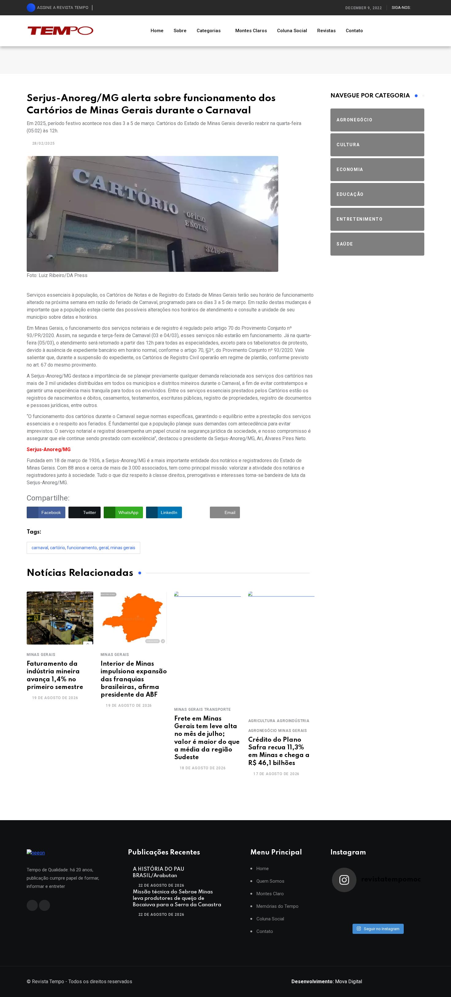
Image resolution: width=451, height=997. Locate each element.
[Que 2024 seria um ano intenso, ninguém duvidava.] (366, 916)
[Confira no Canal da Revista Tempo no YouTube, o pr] (389, 908)
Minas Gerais (122, 547)
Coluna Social (292, 30)
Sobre (180, 30)
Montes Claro (270, 894)
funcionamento (82, 547)
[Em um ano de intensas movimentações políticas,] (343, 916)
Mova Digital (326, 981)
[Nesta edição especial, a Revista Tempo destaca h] (343, 900)
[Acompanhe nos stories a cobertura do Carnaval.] (411, 916)
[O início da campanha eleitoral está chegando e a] (411, 900)
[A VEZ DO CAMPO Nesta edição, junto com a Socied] (411, 908)
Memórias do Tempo (277, 906)
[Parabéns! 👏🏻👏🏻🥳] (389, 916)
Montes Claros (251, 30)
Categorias (209, 30)
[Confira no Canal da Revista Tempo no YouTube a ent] (366, 900)
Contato (354, 30)
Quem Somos (270, 881)
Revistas (326, 30)
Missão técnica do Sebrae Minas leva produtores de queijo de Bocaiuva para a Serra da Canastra (177, 898)
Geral (104, 547)
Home (157, 30)
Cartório (57, 547)
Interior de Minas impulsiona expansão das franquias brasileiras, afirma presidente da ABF (134, 679)
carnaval (40, 547)
